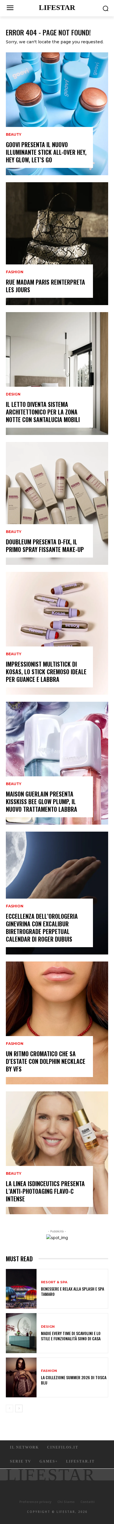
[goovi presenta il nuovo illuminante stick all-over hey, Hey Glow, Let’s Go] (57, 113)
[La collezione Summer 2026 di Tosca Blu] (21, 1378)
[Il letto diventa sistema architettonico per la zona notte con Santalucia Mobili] (57, 373)
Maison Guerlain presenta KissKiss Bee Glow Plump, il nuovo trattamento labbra (41, 801)
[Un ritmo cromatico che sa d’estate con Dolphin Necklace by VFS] (57, 1022)
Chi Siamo (66, 1501)
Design (13, 394)
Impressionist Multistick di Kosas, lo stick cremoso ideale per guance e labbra (46, 672)
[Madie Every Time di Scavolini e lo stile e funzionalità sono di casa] (21, 1333)
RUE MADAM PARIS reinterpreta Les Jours (45, 286)
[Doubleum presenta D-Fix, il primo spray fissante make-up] (57, 503)
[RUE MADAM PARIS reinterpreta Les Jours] (57, 243)
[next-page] (19, 1408)
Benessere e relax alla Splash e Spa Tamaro (72, 1291)
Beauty (13, 134)
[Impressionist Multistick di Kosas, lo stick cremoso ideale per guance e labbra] (57, 633)
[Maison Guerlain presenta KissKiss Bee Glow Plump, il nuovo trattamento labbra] (57, 763)
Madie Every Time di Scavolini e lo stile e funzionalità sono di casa (71, 1335)
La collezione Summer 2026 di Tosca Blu (73, 1380)
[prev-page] (9, 1408)
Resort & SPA (54, 1282)
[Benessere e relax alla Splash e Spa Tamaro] (21, 1289)
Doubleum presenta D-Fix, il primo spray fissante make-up (45, 545)
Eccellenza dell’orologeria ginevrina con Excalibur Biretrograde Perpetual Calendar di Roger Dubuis (42, 927)
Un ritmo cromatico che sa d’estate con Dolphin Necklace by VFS (45, 1061)
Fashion (14, 272)
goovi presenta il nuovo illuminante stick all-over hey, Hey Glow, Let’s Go (46, 152)
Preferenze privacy (35, 1501)
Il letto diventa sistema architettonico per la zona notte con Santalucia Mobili (43, 412)
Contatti (87, 1501)
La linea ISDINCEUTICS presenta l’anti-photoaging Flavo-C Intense (45, 1191)
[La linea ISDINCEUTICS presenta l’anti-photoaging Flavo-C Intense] (57, 1152)
